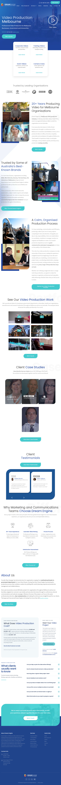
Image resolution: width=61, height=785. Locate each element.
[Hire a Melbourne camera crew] (39, 72)
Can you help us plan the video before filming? (39, 664)
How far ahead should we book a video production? (40, 669)
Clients (45, 739)
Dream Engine (8, 4)
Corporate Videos (33, 735)
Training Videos (33, 737)
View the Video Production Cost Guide (12, 645)
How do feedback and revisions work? (36, 678)
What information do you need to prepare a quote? (40, 696)
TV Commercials (33, 746)
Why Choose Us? (47, 737)
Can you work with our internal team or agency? (39, 691)
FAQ (45, 745)
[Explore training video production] (39, 54)
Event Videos (32, 739)
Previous (12, 497)
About (45, 735)
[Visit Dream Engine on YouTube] (35, 779)
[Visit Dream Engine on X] (29, 779)
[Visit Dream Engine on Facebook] (26, 779)
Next (23, 497)
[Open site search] (59, 6)
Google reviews (44, 598)
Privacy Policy (40, 782)
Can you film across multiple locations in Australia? (40, 687)
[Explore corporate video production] (21, 54)
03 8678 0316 (45, 3)
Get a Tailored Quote (48, 644)
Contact (46, 743)
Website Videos (33, 743)
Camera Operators (34, 745)
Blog (45, 741)
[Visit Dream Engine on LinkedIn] (32, 779)
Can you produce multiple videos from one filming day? (41, 682)
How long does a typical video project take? (38, 673)
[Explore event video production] (21, 72)
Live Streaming (33, 741)
